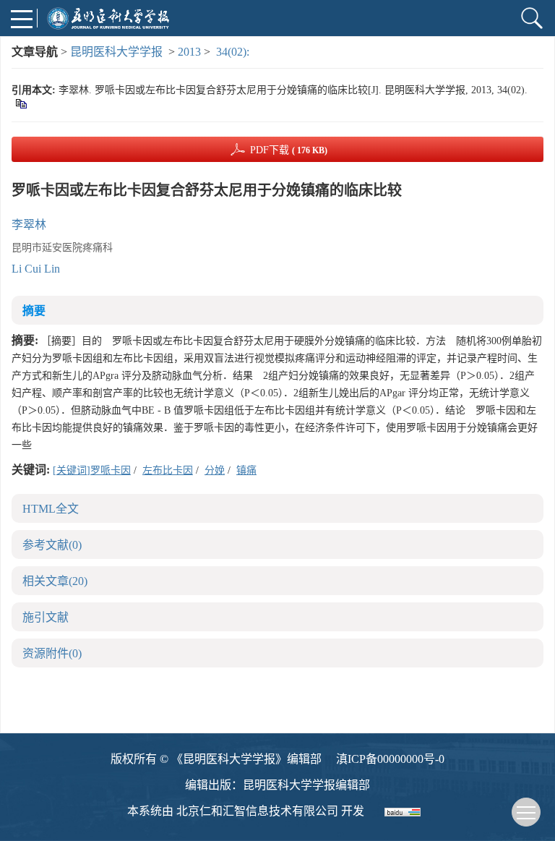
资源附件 (52, 653)
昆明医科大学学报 (116, 52)
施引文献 (45, 617)
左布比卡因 (167, 470)
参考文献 (52, 545)
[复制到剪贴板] (21, 103)
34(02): (234, 52)
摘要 (34, 310)
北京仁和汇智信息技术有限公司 (257, 811)
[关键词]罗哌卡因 (92, 470)
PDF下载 (288, 150)
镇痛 (246, 470)
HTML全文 (50, 509)
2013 (189, 52)
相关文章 (54, 581)
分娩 (215, 470)
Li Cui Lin (36, 268)
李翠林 (29, 224)
